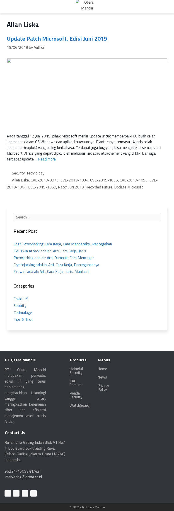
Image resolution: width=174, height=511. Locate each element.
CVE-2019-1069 (42, 187)
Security (18, 173)
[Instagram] (33, 493)
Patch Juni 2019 (71, 187)
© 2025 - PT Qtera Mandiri (87, 507)
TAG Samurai (76, 383)
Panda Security (76, 395)
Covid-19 (21, 299)
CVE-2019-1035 (104, 180)
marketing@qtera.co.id (23, 477)
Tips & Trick (23, 319)
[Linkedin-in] (8, 493)
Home (102, 369)
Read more (47, 159)
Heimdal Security (76, 371)
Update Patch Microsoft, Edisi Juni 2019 (57, 38)
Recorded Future (99, 187)
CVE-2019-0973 (45, 180)
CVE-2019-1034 (74, 180)
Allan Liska (20, 180)
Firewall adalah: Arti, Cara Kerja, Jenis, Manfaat (51, 271)
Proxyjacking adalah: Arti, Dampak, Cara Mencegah (54, 258)
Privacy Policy (103, 387)
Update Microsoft (128, 187)
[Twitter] (25, 493)
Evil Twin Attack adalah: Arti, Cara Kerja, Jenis (50, 251)
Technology (35, 173)
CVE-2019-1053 (134, 180)
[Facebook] (16, 493)
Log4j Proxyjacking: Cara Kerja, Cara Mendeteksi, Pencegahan (63, 244)
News (102, 377)
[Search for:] (87, 217)
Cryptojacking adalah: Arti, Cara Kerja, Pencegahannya (56, 265)
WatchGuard (79, 405)
